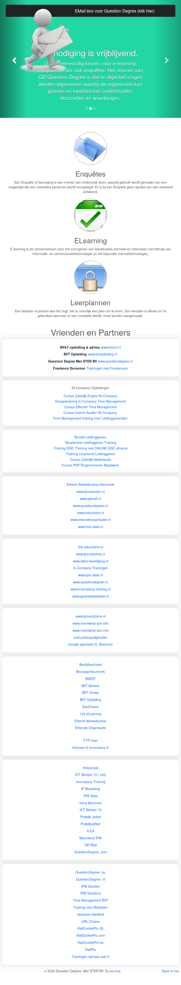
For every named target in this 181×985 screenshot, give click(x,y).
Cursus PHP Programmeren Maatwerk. (91, 465)
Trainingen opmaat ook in (91, 956)
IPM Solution (90, 886)
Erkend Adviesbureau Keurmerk (90, 484)
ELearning (112, 971)
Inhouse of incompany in (90, 747)
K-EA (90, 830)
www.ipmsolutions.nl (91, 616)
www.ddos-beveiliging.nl (90, 561)
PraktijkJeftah (91, 823)
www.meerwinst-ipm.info (91, 623)
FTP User (90, 740)
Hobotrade (91, 767)
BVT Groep (90, 692)
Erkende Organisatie (90, 727)
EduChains (90, 706)
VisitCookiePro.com (90, 935)
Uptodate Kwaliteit (90, 914)
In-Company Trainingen (90, 567)
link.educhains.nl (90, 546)
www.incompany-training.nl (91, 589)
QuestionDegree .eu (90, 872)
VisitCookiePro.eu (90, 942)
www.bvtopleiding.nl (102, 354)
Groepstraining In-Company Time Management (90, 401)
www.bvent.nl (111, 347)
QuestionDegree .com (90, 851)
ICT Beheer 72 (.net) (90, 774)
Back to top (170, 971)
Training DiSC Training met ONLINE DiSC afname (90, 448)
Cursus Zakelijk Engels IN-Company (90, 395)
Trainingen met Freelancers (107, 368)
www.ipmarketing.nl (90, 554)
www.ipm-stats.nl (90, 575)
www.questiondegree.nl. (90, 582)
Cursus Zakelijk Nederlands (90, 459)
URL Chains (90, 921)
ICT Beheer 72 (91, 809)
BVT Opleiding (90, 699)
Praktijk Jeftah (90, 816)
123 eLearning (90, 713)
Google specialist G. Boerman (90, 644)
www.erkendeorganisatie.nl (90, 519)
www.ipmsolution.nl (90, 491)
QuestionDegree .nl (90, 879)
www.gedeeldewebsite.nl (90, 596)
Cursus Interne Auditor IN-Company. (90, 412)
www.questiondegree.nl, (90, 505)
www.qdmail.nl (90, 498)
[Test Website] (90, 734)
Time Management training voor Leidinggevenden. (90, 418)
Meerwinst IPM (90, 838)
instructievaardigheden (90, 637)
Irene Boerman (90, 802)
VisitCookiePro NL (90, 928)
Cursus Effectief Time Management (90, 406)
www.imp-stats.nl (90, 526)
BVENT (90, 678)
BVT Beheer (90, 685)
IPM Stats (90, 795)
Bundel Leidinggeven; (90, 437)
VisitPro (90, 949)
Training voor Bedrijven (90, 907)
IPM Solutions (90, 893)
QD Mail (91, 844)
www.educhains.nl (90, 512)
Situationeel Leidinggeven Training (90, 442)
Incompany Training (90, 781)
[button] (167, 59)
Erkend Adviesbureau (90, 720)
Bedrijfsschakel (90, 664)
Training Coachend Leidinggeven (90, 453)
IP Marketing (90, 788)
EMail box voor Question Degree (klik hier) (115, 11)
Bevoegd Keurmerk (90, 671)
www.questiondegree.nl (115, 361)
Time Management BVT (90, 900)
